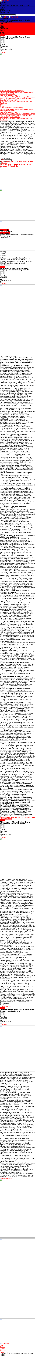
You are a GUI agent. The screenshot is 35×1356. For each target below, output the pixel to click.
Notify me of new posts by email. (13, 263)
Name (2, 252)
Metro (2, 27)
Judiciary (2, 30)
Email (2, 254)
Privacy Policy (5, 10)
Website (3, 256)
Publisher (3, 52)
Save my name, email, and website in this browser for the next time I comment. (15, 258)
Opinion (2, 32)
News (1, 25)
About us (3, 2)
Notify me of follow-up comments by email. (17, 261)
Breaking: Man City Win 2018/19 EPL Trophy (15, 6)
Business (2, 33)
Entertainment (4, 28)
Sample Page (4, 12)
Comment (4, 238)
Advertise (3, 4)
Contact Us (3, 7)
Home (2, 9)
